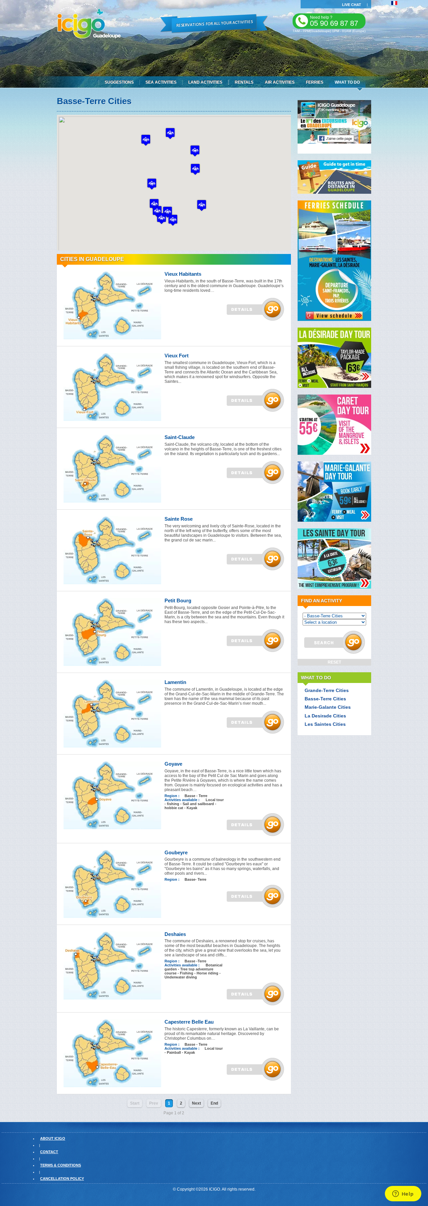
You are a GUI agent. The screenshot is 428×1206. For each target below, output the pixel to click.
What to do (347, 82)
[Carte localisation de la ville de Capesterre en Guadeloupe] (112, 1086)
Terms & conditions (60, 1165)
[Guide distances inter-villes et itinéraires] (334, 192)
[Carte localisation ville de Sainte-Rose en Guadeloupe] (112, 583)
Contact (49, 1152)
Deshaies (175, 934)
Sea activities (161, 82)
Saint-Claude (180, 437)
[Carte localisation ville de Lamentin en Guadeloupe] (112, 746)
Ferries (314, 82)
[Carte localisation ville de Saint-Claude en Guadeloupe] (112, 501)
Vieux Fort (177, 355)
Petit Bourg (178, 600)
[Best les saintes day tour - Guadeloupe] (334, 587)
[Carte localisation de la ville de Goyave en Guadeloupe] (112, 828)
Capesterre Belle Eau (189, 1022)
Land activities (205, 82)
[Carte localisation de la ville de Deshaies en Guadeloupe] (112, 998)
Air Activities (280, 82)
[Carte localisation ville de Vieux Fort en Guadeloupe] (112, 419)
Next (196, 1103)
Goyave (173, 764)
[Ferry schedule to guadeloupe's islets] (334, 319)
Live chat (351, 5)
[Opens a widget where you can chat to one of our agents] (403, 1194)
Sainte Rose (179, 519)
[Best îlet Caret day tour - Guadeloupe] (334, 453)
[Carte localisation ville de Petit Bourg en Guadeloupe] (112, 664)
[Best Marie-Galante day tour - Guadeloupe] (334, 520)
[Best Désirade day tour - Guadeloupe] (334, 386)
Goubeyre (176, 852)
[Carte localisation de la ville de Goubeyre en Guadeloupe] (112, 916)
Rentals (244, 82)
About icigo (52, 1138)
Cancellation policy (62, 1179)
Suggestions (119, 82)
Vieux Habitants (183, 274)
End (214, 1103)
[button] (195, 151)
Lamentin (175, 682)
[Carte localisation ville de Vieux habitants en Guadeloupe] (112, 338)
